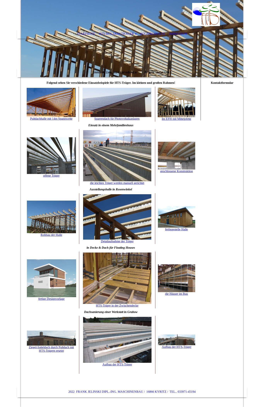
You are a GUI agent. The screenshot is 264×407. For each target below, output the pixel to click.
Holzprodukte (152, 33)
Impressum (178, 33)
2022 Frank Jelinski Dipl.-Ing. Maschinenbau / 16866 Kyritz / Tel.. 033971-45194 (132, 391)
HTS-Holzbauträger (116, 33)
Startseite (86, 33)
